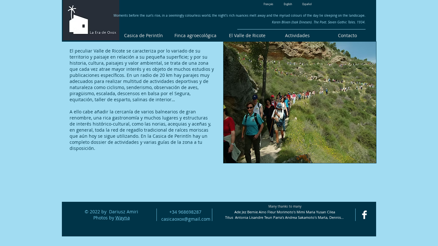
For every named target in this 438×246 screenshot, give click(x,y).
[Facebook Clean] (364, 214)
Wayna (122, 218)
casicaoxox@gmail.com (185, 219)
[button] (299, 102)
